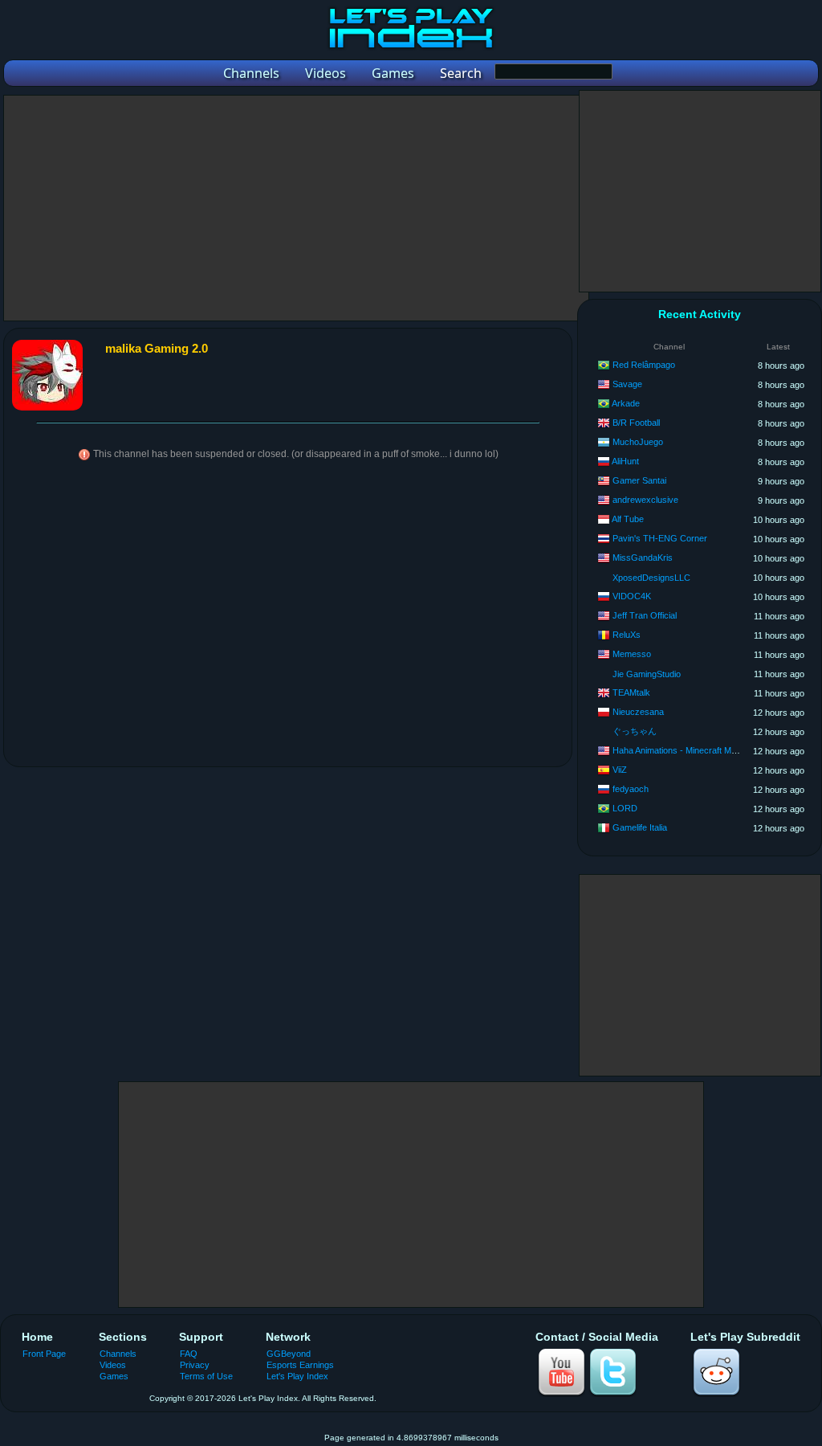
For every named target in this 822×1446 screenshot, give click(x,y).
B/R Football (636, 422)
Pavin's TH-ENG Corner (659, 538)
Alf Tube (628, 519)
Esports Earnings (300, 1365)
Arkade (626, 403)
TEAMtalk (631, 692)
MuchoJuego (637, 442)
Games (114, 1376)
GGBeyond (289, 1353)
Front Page (44, 1353)
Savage (627, 384)
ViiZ (619, 769)
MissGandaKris (642, 557)
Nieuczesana (638, 712)
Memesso (631, 654)
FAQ (188, 1353)
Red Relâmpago (643, 365)
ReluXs (626, 634)
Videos (113, 1365)
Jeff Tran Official (644, 615)
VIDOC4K (631, 596)
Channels (118, 1353)
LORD (624, 808)
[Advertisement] (296, 208)
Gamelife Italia (639, 827)
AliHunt (625, 461)
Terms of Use (206, 1376)
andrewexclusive (645, 499)
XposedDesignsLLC (651, 577)
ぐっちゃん (634, 731)
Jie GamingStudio (646, 674)
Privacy (195, 1365)
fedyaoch (630, 789)
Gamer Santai (639, 480)
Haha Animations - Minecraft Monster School (698, 750)
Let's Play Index (297, 1376)
